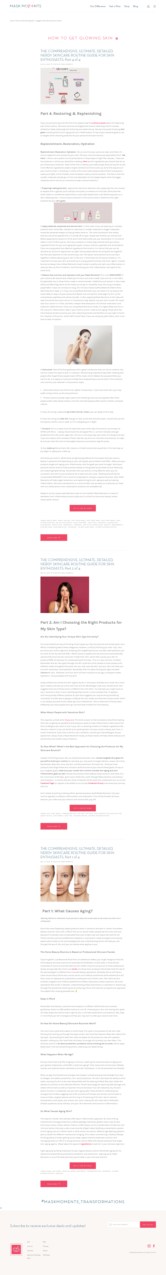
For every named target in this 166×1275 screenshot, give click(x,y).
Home (12, 21)
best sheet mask (93, 520)
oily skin (89, 813)
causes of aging (68, 1171)
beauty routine (64, 520)
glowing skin (112, 522)
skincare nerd (46, 527)
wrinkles (59, 1173)
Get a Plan (115, 6)
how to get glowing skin (93, 525)
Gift (28, 1242)
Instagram (149, 1246)
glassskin (102, 522)
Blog (135, 6)
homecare (78, 525)
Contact (30, 1251)
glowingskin (45, 525)
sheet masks (58, 816)
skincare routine (80, 816)
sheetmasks (81, 1171)
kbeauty (107, 525)
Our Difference (97, 6)
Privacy (45, 1246)
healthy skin (57, 525)
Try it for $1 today (82, 508)
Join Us (30, 1246)
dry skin (81, 813)
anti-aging (57, 1171)
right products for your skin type (108, 813)
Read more (52, 537)
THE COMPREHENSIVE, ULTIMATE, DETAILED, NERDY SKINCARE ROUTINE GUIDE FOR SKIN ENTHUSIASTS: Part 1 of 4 (77, 853)
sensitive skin (46, 816)
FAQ (44, 1242)
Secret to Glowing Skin (33, 1256)
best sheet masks (108, 520)
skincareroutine (60, 527)
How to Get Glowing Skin (25, 21)
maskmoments (117, 525)
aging (49, 1171)
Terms (45, 1251)
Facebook (154, 1246)
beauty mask (52, 520)
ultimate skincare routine (105, 527)
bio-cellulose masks (64, 522)
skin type (68, 816)
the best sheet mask (86, 527)
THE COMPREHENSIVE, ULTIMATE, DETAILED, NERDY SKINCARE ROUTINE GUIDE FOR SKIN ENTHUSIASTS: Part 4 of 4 (77, 55)
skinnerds (72, 527)
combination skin (69, 813)
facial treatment (80, 522)
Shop (127, 6)
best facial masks (78, 520)
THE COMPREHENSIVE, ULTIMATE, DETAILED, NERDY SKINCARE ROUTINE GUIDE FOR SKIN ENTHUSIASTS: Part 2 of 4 (77, 564)
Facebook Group (95, 783)
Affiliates (46, 1255)
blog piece (69, 720)
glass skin (92, 522)
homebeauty (68, 525)
